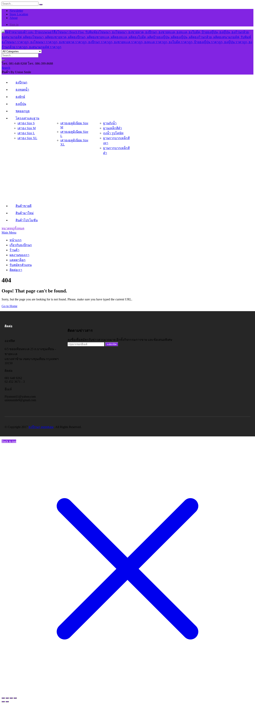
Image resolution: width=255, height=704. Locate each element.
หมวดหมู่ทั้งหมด (13, 228)
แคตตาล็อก (18, 260)
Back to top (9, 441)
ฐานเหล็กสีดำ (112, 128)
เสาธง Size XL (27, 138)
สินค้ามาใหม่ (25, 213)
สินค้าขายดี (23, 206)
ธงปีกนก (21, 82)
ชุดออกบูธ (23, 111)
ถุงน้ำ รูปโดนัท (113, 133)
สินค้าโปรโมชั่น (27, 220)
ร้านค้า (14, 250)
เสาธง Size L (26, 133)
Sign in (14, 24)
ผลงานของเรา (19, 255)
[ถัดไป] (7, 701)
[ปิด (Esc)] (15, 698)
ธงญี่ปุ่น (21, 104)
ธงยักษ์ (20, 96)
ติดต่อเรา (16, 270)
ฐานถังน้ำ (110, 123)
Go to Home (9, 306)
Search (6, 67)
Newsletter (16, 10)
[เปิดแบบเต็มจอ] (7, 698)
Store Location (19, 14)
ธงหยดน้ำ (22, 89)
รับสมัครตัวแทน (21, 265)
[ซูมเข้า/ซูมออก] (3, 698)
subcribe (112, 344)
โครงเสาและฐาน (27, 118)
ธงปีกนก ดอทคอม (41, 427)
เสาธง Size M (27, 128)
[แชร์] (11, 698)
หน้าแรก (16, 240)
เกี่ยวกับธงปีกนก (21, 245)
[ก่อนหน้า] (3, 701)
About (14, 17)
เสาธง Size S (26, 123)
